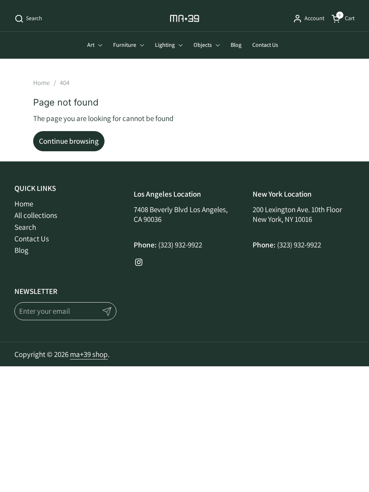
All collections (35, 215)
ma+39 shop (89, 354)
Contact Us (31, 238)
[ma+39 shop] (184, 18)
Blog (21, 250)
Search (25, 227)
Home (23, 204)
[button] (28, 18)
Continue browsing (69, 141)
